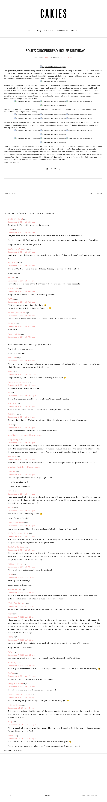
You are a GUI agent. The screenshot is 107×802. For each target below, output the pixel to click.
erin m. (11, 278)
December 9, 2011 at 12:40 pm (22, 697)
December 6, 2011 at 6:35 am (21, 222)
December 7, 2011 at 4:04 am (21, 577)
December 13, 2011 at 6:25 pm (22, 725)
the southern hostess (17, 382)
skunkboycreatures (16, 312)
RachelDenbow (14, 589)
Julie (10, 424)
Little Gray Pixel (15, 219)
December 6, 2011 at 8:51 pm (21, 550)
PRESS (74, 30)
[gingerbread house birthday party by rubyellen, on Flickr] (53, 67)
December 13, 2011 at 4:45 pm (22, 708)
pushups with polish (17, 249)
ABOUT (31, 30)
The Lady (12, 403)
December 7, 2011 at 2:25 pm (21, 655)
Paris (10, 491)
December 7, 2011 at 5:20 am (21, 617)
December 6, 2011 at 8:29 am (21, 326)
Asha (10, 652)
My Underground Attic (18, 533)
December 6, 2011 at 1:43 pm (21, 406)
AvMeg (11, 299)
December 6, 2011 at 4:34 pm (21, 511)
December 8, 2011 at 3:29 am (21, 687)
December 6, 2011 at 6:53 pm (21, 526)
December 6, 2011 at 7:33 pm (21, 536)
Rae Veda (12, 456)
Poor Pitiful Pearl (16, 522)
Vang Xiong (13, 439)
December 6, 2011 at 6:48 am (21, 291)
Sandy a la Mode (15, 684)
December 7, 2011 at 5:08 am (21, 606)
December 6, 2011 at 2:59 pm (21, 474)
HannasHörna (14, 334)
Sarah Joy (12, 662)
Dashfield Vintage (16, 547)
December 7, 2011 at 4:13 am (21, 592)
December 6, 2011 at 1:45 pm (21, 417)
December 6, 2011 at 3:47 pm (21, 494)
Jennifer (11, 471)
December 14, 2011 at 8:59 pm (22, 738)
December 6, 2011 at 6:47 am (21, 281)
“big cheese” (48, 157)
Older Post (96, 194)
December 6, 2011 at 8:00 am (21, 316)
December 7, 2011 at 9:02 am (21, 640)
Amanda (11, 735)
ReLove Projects (15, 564)
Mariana (11, 323)
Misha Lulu (13, 288)
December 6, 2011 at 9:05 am (21, 337)
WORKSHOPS (63, 30)
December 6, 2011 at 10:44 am (22, 374)
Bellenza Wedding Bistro (19, 694)
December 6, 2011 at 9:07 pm (21, 567)
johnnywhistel (14, 705)
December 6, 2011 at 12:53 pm (22, 396)
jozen (10, 574)
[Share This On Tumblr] (59, 169)
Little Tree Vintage (16, 603)
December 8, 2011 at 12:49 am (22, 676)
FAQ (39, 30)
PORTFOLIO (49, 30)
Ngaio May (12, 263)
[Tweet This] (47, 169)
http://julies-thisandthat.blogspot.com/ (25, 435)
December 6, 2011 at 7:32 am (21, 302)
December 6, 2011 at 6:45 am (21, 266)
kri (9, 392)
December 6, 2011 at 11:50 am (22, 385)
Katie (10, 614)
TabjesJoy (12, 414)
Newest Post (10, 194)
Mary (10, 721)
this (56, 85)
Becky (10, 637)
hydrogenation (85, 88)
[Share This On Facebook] (51, 169)
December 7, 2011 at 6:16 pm (21, 665)
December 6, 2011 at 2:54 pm (21, 442)
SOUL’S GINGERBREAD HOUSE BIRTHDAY (55, 50)
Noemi (11, 507)
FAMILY (48, 57)
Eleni (10, 371)
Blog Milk (94, 795)
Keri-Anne (12, 357)
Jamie (10, 229)
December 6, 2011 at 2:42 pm (21, 427)
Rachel (11, 673)
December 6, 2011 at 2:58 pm (21, 459)
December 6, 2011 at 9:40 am (21, 361)
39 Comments (66, 57)
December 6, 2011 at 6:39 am (21, 252)
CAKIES (47, 795)
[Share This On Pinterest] (55, 169)
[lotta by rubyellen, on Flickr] (53, 770)
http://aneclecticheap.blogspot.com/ (24, 467)
